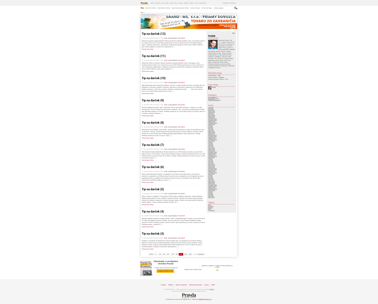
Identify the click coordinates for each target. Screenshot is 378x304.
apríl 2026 (211, 109)
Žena (176, 3)
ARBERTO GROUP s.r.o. (205, 299)
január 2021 (211, 183)
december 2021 (212, 168)
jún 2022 (210, 160)
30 (168, 254)
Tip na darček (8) (153, 122)
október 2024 (211, 121)
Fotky (209, 205)
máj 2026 (210, 108)
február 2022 (211, 165)
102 (190, 254)
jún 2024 (210, 127)
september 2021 (212, 172)
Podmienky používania (195, 285)
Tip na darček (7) (153, 145)
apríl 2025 (211, 113)
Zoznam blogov (195, 8)
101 (186, 254)
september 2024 (212, 123)
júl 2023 (210, 142)
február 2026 (211, 112)
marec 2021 (211, 181)
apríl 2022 (211, 163)
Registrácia (226, 3)
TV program (211, 210)
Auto (162, 3)
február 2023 (211, 149)
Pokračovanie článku (148, 49)
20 (164, 254)
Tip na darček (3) (153, 233)
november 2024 (212, 120)
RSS (233, 33)
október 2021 (211, 171)
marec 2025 (211, 114)
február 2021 (211, 182)
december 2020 (212, 185)
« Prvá (151, 254)
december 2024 (212, 119)
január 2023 (211, 150)
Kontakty (163, 285)
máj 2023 (210, 145)
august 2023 (211, 141)
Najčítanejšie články (163, 8)
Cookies (206, 285)
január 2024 (211, 134)
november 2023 (212, 136)
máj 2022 (210, 161)
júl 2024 (210, 125)
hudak (165, 38)
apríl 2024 (211, 130)
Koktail (167, 3)
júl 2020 (210, 192)
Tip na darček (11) (154, 56)
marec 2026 (211, 110)
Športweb (157, 3)
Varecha (180, 3)
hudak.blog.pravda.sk (213, 37)
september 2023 (212, 139)
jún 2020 (210, 193)
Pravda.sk (211, 206)
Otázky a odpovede (181, 285)
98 (172, 254)
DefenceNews (203, 3)
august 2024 (211, 124)
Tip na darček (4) (153, 211)
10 (160, 254)
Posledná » (201, 254)
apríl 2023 (211, 146)
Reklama (170, 285)
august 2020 (211, 190)
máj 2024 (210, 128)
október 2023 (211, 138)
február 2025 (211, 116)
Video (196, 3)
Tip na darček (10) (154, 78)
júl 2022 (210, 159)
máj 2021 (210, 178)
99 (176, 254)
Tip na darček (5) (153, 189)
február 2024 (211, 132)
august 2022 (211, 157)
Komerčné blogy (206, 8)
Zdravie (172, 3)
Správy (152, 3)
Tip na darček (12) (154, 34)
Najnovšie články (150, 8)
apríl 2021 (211, 179)
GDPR (213, 285)
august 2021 (211, 174)
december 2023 (212, 135)
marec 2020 (211, 197)
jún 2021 (210, 176)
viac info (212, 289)
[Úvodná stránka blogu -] (189, 21)
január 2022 (211, 167)
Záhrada (186, 3)
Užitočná (191, 3)
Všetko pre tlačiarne (213, 100)
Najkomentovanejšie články (180, 8)
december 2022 (212, 152)
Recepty (210, 207)
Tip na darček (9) (153, 100)
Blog (142, 8)
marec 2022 (211, 164)
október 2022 (211, 154)
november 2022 (212, 153)
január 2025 (211, 117)
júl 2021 (210, 175)
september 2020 (212, 189)
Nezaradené (181, 38)
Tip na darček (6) (153, 167)
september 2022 (212, 156)
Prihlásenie (233, 3)
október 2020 (211, 187)
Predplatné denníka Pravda (165, 271)
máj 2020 (210, 194)
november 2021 (212, 170)
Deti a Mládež (212, 97)
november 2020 (212, 186)
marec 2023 (211, 148)
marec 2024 (211, 131)
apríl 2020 (211, 196)
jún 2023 (210, 143)
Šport (209, 209)
